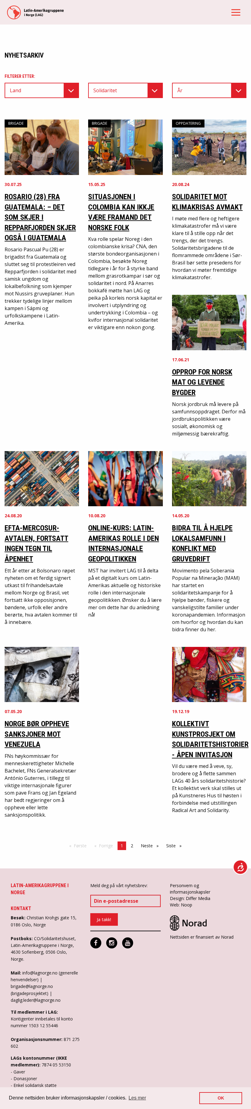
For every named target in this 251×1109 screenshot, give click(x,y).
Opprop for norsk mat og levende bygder (202, 382)
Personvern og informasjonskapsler (190, 889)
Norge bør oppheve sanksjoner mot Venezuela (37, 734)
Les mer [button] (137, 1097)
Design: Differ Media (190, 898)
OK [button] (221, 1098)
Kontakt (21, 908)
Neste (151, 846)
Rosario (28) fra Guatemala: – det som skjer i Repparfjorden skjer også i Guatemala (40, 217)
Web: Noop (181, 905)
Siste (175, 846)
